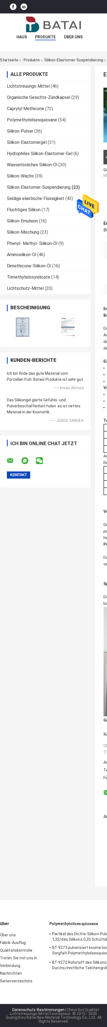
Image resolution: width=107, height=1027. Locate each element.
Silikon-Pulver (20, 131)
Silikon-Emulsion (22, 221)
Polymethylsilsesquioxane (32, 119)
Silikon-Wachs (20, 176)
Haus (21, 37)
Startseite (9, 60)
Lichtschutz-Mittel (25, 288)
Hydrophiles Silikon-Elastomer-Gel (39, 153)
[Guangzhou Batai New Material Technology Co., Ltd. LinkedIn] (24, 6)
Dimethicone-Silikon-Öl (29, 265)
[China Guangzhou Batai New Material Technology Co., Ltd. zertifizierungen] (22, 327)
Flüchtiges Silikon (24, 209)
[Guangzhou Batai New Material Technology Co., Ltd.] (53, 24)
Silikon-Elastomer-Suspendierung (73, 60)
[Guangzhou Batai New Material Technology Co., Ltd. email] (14, 461)
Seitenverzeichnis (16, 981)
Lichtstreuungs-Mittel (28, 86)
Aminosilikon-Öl (21, 254)
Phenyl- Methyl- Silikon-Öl (32, 243)
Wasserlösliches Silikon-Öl (32, 164)
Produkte (45, 37)
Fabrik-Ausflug (13, 942)
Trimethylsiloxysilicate (28, 277)
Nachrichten (11, 973)
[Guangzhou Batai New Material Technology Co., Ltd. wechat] (43, 461)
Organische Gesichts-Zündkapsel (38, 97)
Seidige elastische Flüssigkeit (35, 198)
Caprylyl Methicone (25, 108)
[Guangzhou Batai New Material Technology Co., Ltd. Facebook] (13, 6)
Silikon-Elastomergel (27, 142)
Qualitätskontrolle (16, 950)
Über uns (73, 37)
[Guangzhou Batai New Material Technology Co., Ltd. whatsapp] (28, 461)
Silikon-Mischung (23, 232)
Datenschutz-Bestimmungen (38, 1010)
